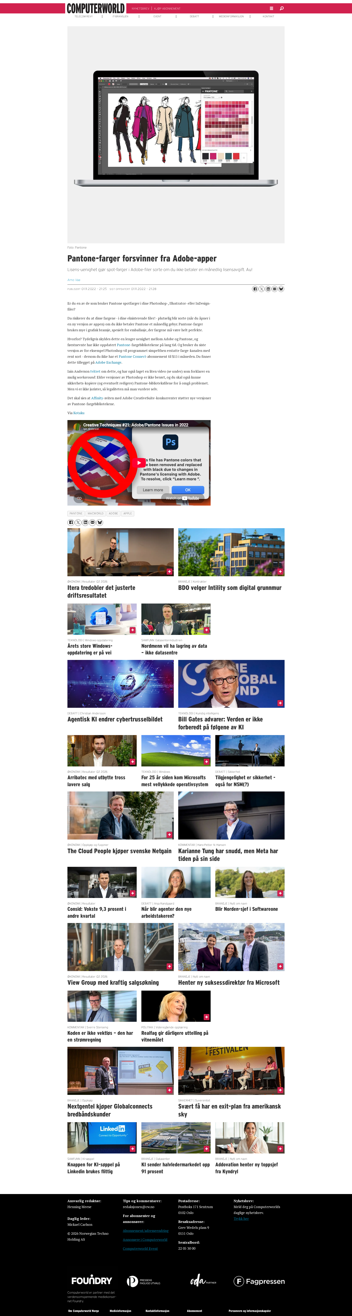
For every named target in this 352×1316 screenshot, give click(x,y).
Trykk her (241, 1218)
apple (127, 513)
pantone (76, 513)
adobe (113, 513)
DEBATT (194, 16)
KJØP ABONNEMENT (167, 8)
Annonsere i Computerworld (145, 1239)
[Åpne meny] (271, 8)
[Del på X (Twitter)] (261, 289)
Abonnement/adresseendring (145, 1230)
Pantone (123, 344)
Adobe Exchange (108, 362)
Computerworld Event (140, 1248)
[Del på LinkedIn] (268, 289)
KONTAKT (268, 16)
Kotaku (79, 412)
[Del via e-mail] (275, 289)
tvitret (95, 371)
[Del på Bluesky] (281, 289)
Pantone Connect (132, 356)
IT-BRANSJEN (120, 16)
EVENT (157, 16)
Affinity (97, 398)
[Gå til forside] (95, 8)
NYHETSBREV (140, 8)
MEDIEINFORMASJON (231, 16)
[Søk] (282, 8)
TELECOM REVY (84, 16)
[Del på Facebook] (255, 289)
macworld (96, 513)
